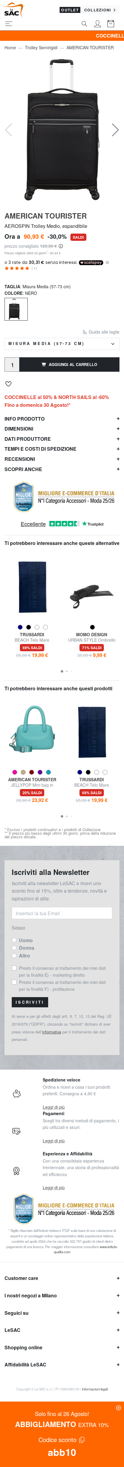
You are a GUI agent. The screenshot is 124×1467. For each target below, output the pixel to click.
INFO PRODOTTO (25, 418)
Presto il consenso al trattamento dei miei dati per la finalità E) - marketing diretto (62, 971)
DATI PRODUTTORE (28, 438)
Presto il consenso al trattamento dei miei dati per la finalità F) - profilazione (62, 985)
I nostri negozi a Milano (31, 1295)
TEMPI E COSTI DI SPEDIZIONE (40, 448)
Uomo (26, 940)
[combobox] (62, 344)
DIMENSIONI (19, 428)
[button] (115, 130)
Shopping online (23, 1347)
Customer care (21, 1278)
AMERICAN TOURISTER (90, 47)
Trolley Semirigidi (41, 47)
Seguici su (17, 1312)
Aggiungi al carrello (73, 364)
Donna (26, 947)
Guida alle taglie (103, 332)
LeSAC (12, 1329)
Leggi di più (54, 1107)
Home (10, 47)
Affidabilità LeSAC (25, 1364)
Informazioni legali (95, 1389)
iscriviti (30, 1002)
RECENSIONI (20, 458)
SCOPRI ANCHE (23, 469)
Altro (24, 955)
